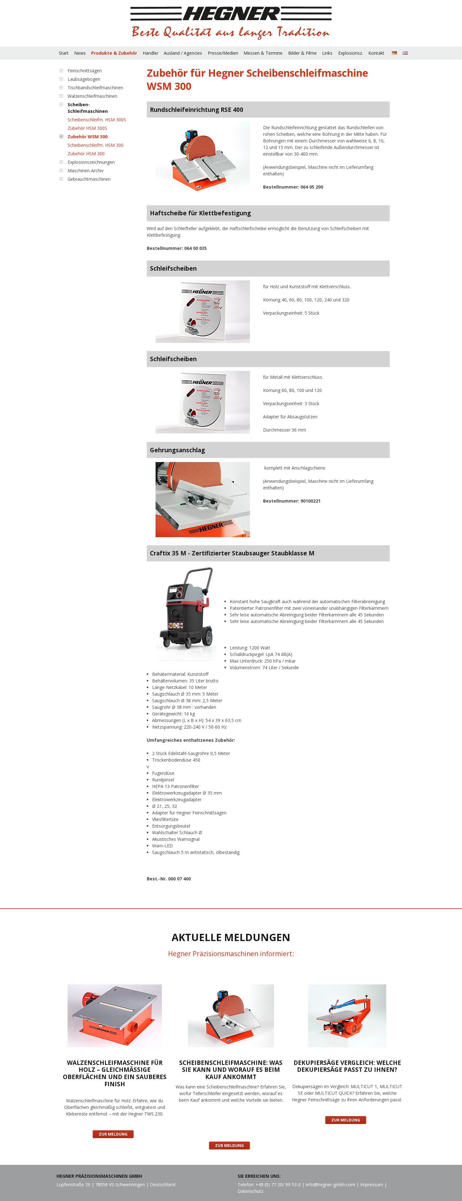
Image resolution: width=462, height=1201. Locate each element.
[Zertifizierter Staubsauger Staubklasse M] (186, 613)
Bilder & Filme (302, 53)
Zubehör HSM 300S (87, 128)
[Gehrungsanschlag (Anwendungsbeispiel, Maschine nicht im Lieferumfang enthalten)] (203, 500)
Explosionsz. (350, 53)
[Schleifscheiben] (203, 312)
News (80, 53)
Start (64, 53)
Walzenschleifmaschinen (92, 96)
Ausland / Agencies (183, 53)
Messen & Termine (263, 53)
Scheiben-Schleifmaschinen (88, 108)
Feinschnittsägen (85, 71)
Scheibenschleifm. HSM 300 (96, 145)
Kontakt (376, 53)
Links (327, 53)
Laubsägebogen (84, 79)
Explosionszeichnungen (91, 162)
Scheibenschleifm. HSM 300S (97, 120)
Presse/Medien (223, 53)
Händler (150, 53)
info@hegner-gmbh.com (330, 1184)
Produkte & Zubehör (114, 53)
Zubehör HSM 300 (86, 154)
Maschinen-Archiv (85, 171)
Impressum (371, 1184)
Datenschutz (250, 1191)
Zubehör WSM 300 (87, 137)
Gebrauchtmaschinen (89, 179)
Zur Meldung (113, 1134)
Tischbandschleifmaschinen (95, 88)
